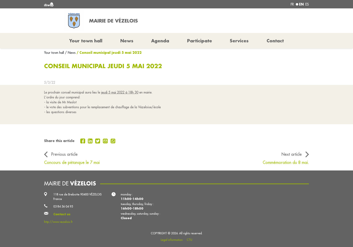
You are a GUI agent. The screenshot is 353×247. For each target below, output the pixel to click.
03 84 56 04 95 (63, 206)
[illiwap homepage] (98, 4)
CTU (189, 240)
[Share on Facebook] (83, 141)
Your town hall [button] (85, 41)
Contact (275, 41)
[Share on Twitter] (98, 141)
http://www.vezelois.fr (58, 222)
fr (292, 4)
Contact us (61, 214)
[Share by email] (106, 141)
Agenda (160, 41)
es (307, 4)
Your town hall (54, 53)
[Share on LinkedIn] (91, 141)
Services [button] (239, 41)
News (126, 41)
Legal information (172, 240)
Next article (292, 154)
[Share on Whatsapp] (113, 141)
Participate (199, 41)
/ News (70, 53)
